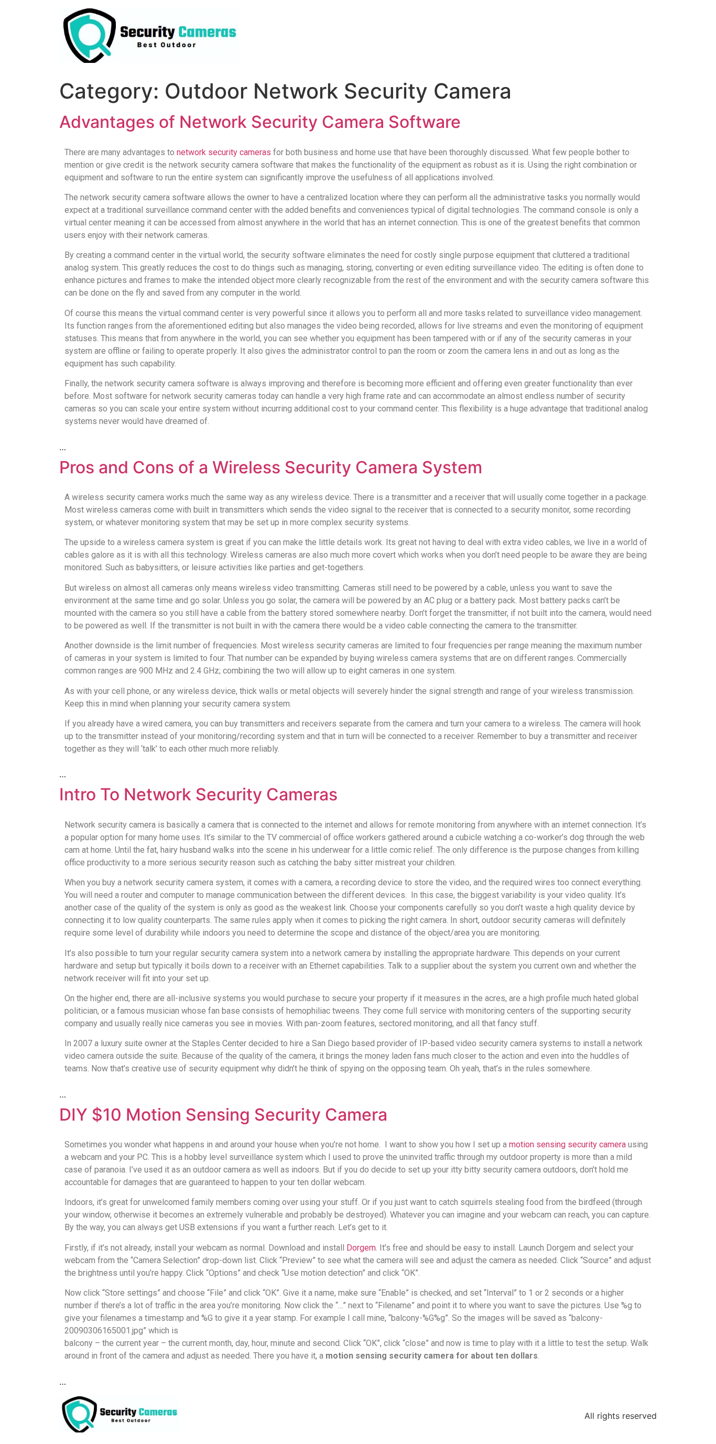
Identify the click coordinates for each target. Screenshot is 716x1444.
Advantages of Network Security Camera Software (260, 122)
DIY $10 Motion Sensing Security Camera (223, 1114)
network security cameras (224, 152)
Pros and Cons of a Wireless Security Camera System (270, 467)
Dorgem (361, 1248)
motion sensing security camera (567, 1144)
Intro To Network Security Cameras (198, 794)
